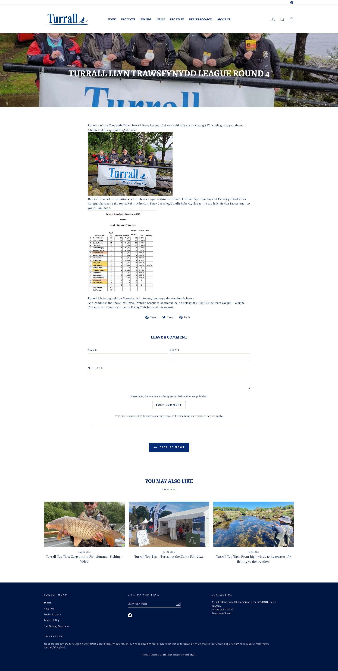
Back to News (171, 447)
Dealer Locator (200, 19)
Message (95, 368)
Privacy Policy (182, 415)
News (161, 19)
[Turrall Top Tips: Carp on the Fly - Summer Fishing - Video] (84, 524)
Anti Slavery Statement (57, 626)
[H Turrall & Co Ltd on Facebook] (130, 615)
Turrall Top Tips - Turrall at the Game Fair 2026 (169, 557)
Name (92, 350)
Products (128, 19)
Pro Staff (177, 19)
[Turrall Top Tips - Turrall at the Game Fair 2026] (169, 524)
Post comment (169, 405)
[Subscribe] (178, 604)
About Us (223, 19)
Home (112, 19)
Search (48, 602)
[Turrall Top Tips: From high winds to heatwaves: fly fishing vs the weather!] (253, 524)
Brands (145, 19)
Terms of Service (205, 415)
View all (169, 490)
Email (175, 350)
